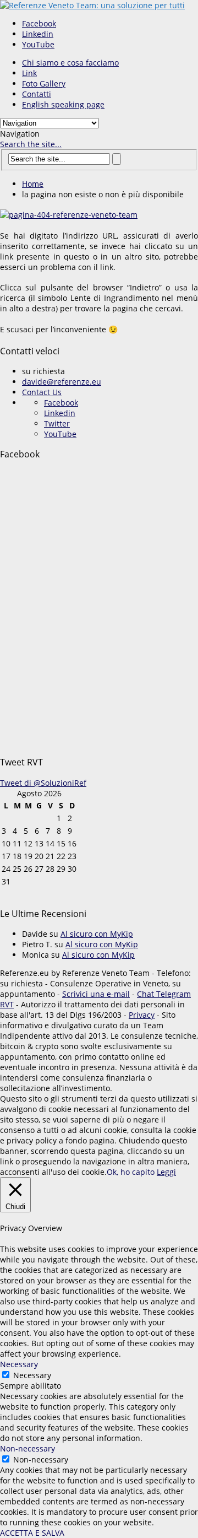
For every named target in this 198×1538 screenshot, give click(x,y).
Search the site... (31, 144)
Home (32, 184)
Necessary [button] (19, 1364)
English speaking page (63, 104)
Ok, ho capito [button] (131, 1172)
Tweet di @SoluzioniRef (43, 783)
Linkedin (37, 34)
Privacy (142, 1015)
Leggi (166, 1172)
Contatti (36, 94)
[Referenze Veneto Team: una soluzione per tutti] (92, 5)
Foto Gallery (43, 83)
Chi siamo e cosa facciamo (70, 62)
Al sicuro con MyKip (97, 934)
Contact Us (42, 392)
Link (29, 73)
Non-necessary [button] (27, 1448)
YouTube (38, 44)
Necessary (32, 1375)
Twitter (57, 423)
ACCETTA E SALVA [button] (32, 1533)
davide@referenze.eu (61, 381)
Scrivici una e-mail (96, 994)
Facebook (39, 23)
